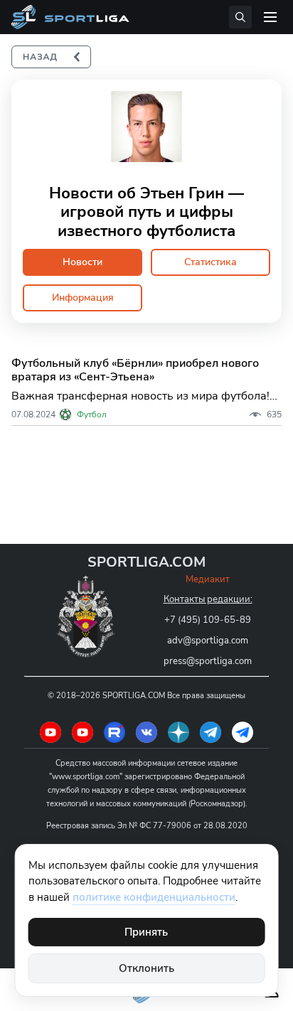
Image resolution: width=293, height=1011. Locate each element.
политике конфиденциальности (154, 897)
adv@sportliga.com (207, 640)
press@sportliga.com (208, 661)
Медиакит (208, 579)
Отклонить (146, 968)
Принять (146, 932)
